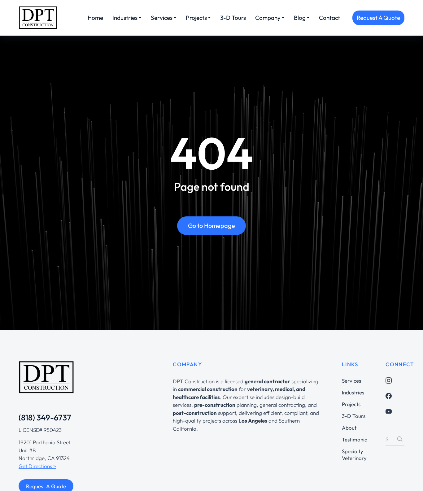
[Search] (399, 439)
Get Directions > (37, 466)
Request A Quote (378, 17)
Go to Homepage (211, 225)
